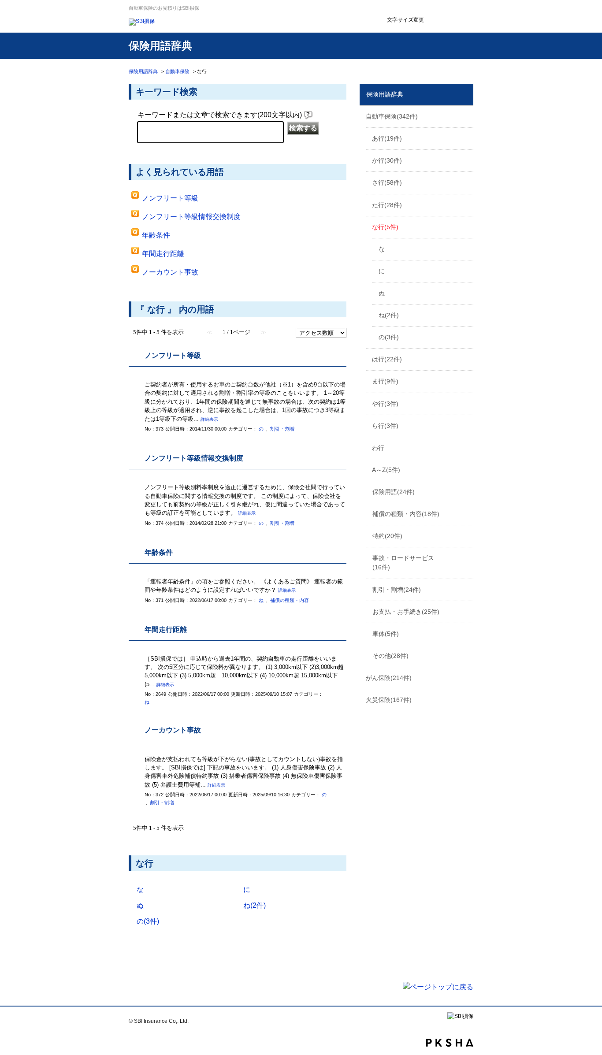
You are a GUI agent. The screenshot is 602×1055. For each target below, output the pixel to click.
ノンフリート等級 (170, 198)
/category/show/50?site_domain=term (466, 226)
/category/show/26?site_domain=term (466, 138)
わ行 (378, 447)
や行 (385, 403)
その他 (390, 655)
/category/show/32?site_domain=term (466, 160)
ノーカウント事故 (170, 272)
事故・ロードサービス (403, 562)
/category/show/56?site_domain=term (466, 359)
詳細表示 (209, 419)
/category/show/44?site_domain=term (466, 204)
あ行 (387, 138)
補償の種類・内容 (405, 513)
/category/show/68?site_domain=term (466, 403)
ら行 (385, 425)
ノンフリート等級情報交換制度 (191, 216)
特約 (387, 535)
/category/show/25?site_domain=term (466, 116)
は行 (387, 359)
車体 (385, 633)
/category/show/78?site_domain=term (466, 447)
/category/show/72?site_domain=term (466, 425)
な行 (385, 226)
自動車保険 (177, 71)
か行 (387, 160)
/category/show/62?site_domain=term (466, 381)
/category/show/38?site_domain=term (466, 182)
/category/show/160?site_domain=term (466, 699)
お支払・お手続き (405, 611)
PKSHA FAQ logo (449, 1042)
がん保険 (389, 677)
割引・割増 (396, 589)
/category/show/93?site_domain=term (466, 677)
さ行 (387, 182)
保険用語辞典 (143, 71)
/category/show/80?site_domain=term (466, 469)
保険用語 (393, 491)
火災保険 (389, 699)
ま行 (385, 381)
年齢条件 (156, 235)
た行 (387, 204)
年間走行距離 (163, 253)
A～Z (386, 469)
